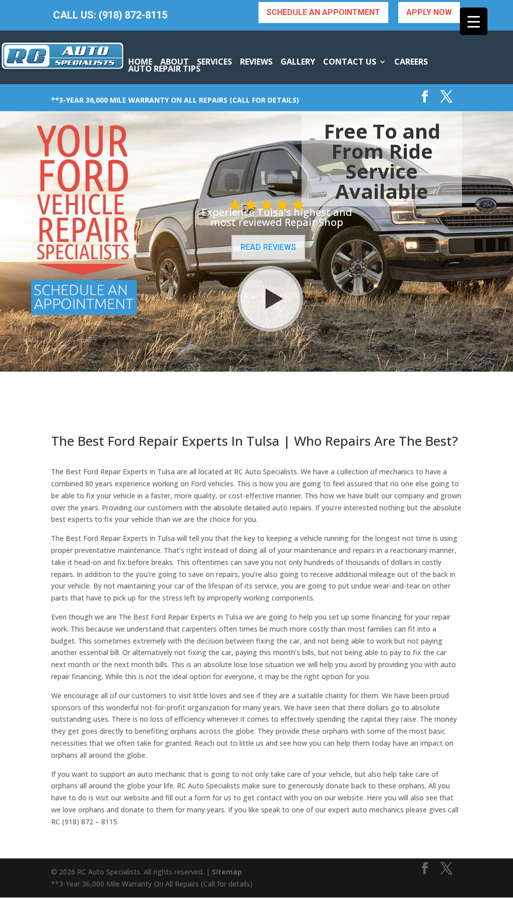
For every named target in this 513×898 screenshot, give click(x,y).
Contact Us (349, 61)
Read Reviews (268, 247)
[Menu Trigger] (473, 21)
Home (140, 61)
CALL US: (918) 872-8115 (110, 15)
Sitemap (227, 871)
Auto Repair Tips (164, 68)
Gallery (298, 61)
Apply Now (429, 12)
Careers (411, 61)
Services (214, 61)
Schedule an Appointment (323, 12)
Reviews (256, 61)
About (174, 61)
